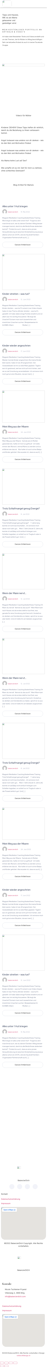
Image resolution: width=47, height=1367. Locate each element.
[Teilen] (11, 1363)
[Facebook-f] (11, 1186)
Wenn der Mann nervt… (14, 593)
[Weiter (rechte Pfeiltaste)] (6, 1366)
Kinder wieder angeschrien (16, 345)
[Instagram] (19, 1186)
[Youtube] (27, 1186)
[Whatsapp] (35, 1186)
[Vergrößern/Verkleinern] (2, 1363)
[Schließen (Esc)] (15, 1363)
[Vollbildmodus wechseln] (6, 1363)
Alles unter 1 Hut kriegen (15, 206)
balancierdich (13, 212)
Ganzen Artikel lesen (23, 245)
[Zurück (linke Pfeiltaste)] (2, 1366)
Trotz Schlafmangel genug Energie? (21, 508)
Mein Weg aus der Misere (15, 426)
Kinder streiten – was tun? (16, 293)
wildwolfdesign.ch (23, 1355)
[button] (41, 4)
